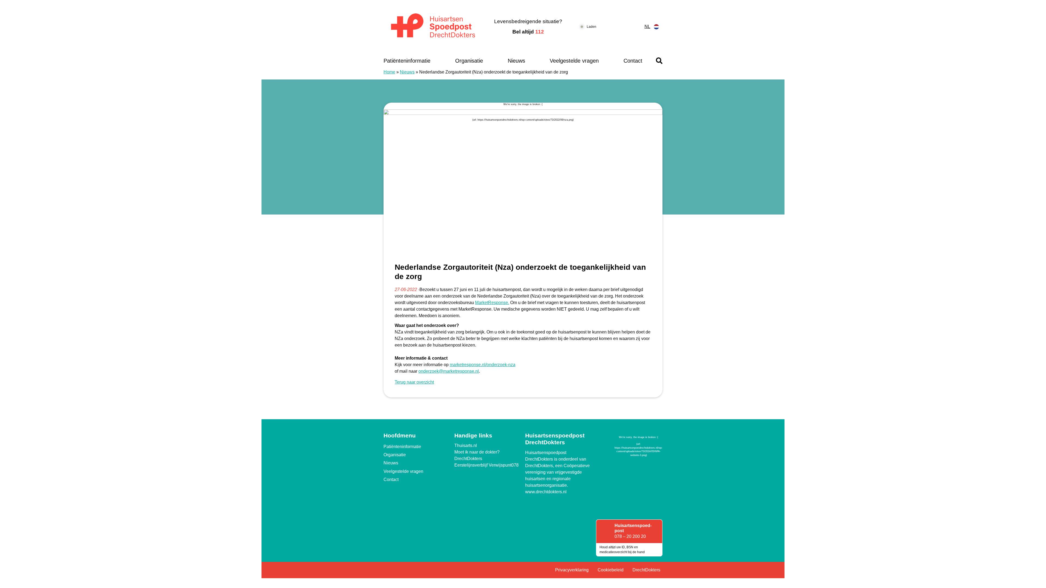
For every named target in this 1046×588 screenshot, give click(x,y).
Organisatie (469, 61)
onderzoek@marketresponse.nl (448, 371)
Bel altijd (528, 32)
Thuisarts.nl (465, 445)
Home (389, 72)
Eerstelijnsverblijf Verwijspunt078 (486, 465)
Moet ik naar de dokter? (477, 452)
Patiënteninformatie (407, 61)
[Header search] (659, 61)
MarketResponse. (492, 302)
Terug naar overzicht (414, 382)
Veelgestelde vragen (574, 61)
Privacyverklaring (572, 570)
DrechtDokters (468, 458)
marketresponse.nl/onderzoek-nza (482, 364)
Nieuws (516, 61)
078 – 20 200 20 (630, 536)
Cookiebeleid (611, 570)
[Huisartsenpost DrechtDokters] (432, 27)
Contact (633, 61)
